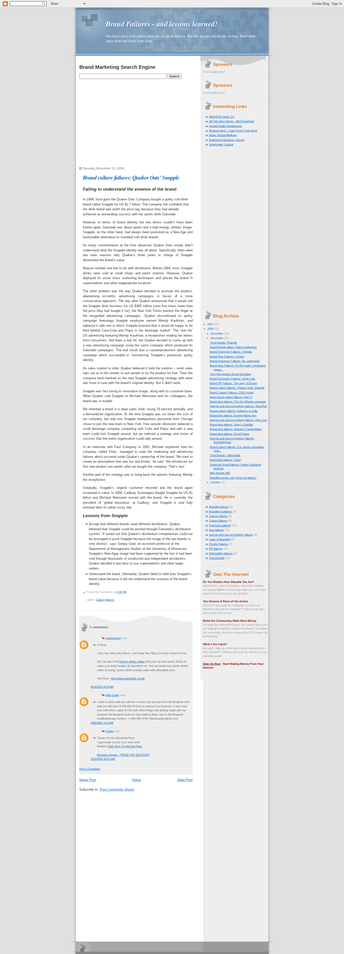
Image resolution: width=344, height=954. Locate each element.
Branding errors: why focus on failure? (233, 477)
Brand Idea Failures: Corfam (227, 356)
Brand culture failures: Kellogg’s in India (233, 410)
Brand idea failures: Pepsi (225, 459)
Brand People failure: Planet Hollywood (233, 347)
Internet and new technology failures (231, 534)
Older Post (185, 780)
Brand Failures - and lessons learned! (162, 24)
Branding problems (220, 511)
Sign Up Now (211, 663)
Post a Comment (89, 768)
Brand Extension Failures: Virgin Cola (232, 378)
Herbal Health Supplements (225, 126)
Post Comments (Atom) (117, 789)
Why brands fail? (220, 472)
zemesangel (113, 638)
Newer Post (87, 780)
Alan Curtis (112, 695)
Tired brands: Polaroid (223, 342)
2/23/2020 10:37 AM (103, 758)
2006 (210, 328)
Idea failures (216, 529)
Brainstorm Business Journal (226, 139)
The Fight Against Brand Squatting (230, 374)
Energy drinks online (132, 661)
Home (136, 780)
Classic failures (218, 516)
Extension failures (220, 525)
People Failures (218, 544)
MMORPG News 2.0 (221, 116)
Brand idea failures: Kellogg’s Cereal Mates (236, 429)
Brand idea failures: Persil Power (229, 433)
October (216, 482)
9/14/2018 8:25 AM (102, 686)
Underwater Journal (221, 144)
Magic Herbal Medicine (223, 135)
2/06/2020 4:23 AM (102, 722)
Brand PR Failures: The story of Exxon (233, 383)
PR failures (215, 548)
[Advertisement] (138, 91)
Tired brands (217, 557)
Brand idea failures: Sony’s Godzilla (231, 424)
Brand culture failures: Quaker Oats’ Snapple (131, 177)
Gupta (109, 731)
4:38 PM (121, 591)
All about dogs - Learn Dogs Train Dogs (233, 130)
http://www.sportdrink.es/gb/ (128, 678)
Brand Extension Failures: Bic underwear (235, 361)
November (217, 338)
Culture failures (105, 599)
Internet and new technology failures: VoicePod (238, 406)
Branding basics (219, 506)
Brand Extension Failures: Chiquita (231, 351)
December (217, 333)
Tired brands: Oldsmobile (225, 455)
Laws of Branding (219, 539)
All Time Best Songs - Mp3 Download (231, 121)
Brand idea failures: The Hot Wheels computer (238, 401)
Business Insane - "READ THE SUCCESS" (123, 754)
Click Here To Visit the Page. (125, 746)
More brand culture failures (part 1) (231, 397)
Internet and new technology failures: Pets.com (238, 420)
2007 (210, 324)
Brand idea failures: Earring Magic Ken (233, 415)
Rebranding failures (221, 553)
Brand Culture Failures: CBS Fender (232, 392)
